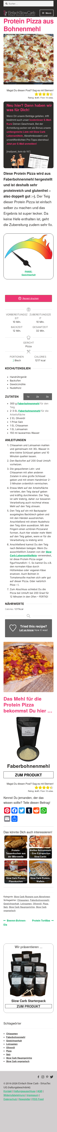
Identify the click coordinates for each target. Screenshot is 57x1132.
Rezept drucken (30, 298)
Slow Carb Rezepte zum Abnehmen (32, 896)
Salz (5, 906)
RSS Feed (38, 1099)
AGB (39, 1091)
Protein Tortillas (41, 921)
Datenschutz (10, 1099)
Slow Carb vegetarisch (17, 1061)
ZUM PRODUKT (28, 774)
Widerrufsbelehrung (14, 1095)
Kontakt (7, 1091)
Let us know (26, 630)
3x (47, 396)
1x (28, 396)
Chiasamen (23, 900)
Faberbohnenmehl (28, 403)
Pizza (45, 903)
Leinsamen (26, 903)
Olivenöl (37, 903)
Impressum (32, 1095)
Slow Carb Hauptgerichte (22, 906)
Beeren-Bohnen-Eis (14, 922)
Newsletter (24, 1099)
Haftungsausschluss (24, 1091)
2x (37, 396)
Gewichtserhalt (11, 903)
